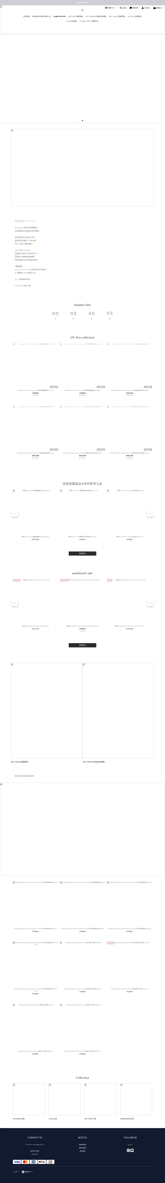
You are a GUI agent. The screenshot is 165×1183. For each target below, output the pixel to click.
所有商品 (26, 16)
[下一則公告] (155, 2)
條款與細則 (82, 1148)
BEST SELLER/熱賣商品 (117, 16)
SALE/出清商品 (71, 21)
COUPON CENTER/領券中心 (89, 21)
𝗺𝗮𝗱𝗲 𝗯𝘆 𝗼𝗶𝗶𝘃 (60, 16)
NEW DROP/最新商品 (75, 16)
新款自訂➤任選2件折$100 (41, 16)
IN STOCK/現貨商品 (135, 16)
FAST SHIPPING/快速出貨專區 (96, 16)
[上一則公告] (10, 2)
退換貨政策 (82, 1144)
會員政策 (82, 1151)
